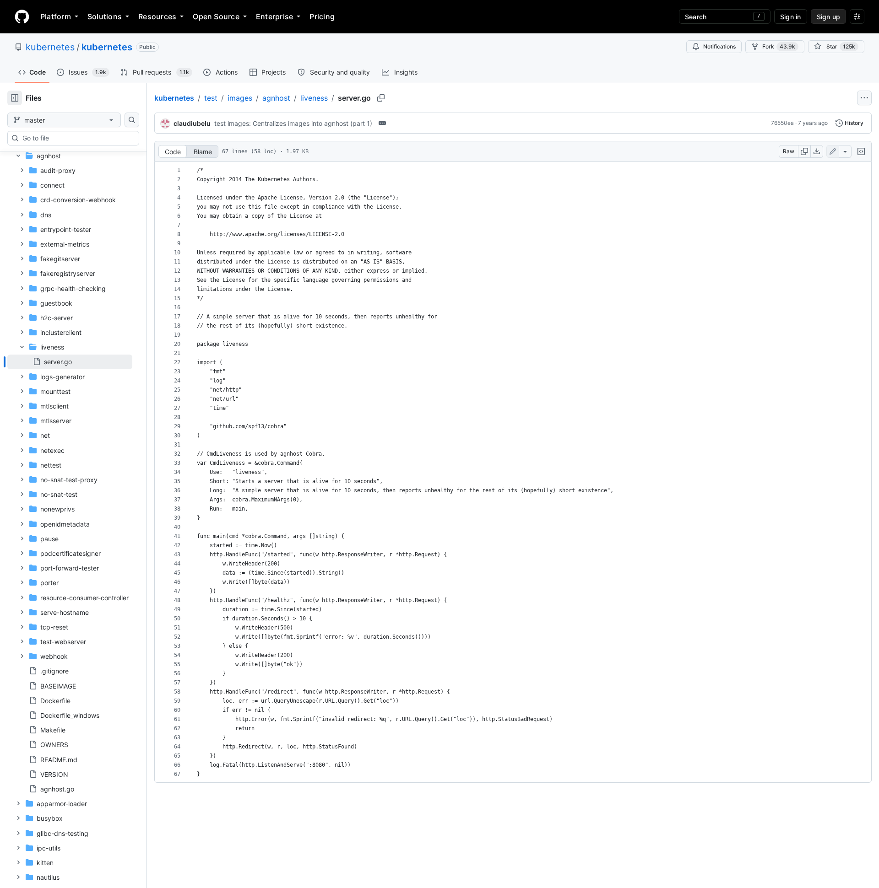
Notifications (719, 46)
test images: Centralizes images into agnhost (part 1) (293, 123)
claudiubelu (192, 123)
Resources (157, 16)
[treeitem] (69, 362)
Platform (55, 16)
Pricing (322, 16)
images (240, 97)
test (210, 97)
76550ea (782, 122)
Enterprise (274, 16)
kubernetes (50, 47)
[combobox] (76, 138)
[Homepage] (22, 16)
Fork (778, 46)
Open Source (216, 16)
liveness (314, 97)
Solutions (104, 16)
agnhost (276, 97)
